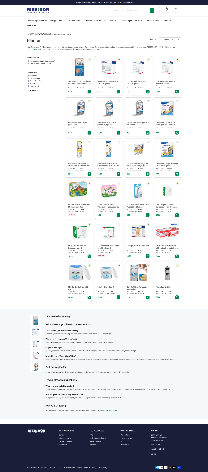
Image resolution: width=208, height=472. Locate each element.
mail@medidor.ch (157, 449)
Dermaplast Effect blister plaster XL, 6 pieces (107, 123)
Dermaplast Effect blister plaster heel (78, 123)
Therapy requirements (44, 33)
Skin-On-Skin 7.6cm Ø (106, 287)
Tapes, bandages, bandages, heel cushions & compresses (47, 34)
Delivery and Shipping (98, 438)
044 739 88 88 (156, 445)
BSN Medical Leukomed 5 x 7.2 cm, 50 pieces (108, 82)
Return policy (102, 468)
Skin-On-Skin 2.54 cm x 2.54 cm (78, 288)
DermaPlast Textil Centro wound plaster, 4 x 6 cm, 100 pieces (108, 164)
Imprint (79, 468)
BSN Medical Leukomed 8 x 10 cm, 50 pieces (137, 82)
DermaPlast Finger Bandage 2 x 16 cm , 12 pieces (167, 164)
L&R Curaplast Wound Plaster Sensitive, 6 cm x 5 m (109, 247)
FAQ (91, 435)
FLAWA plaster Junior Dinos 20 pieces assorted (79, 206)
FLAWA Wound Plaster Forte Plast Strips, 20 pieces (138, 206)
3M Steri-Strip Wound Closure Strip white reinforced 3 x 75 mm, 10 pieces (79, 82)
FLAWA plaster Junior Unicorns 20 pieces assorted (108, 206)
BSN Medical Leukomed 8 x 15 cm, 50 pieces (166, 82)
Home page (30, 33)
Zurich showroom (110, 411)
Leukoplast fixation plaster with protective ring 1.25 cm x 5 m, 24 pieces (167, 247)
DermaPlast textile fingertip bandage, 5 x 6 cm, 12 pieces (137, 164)
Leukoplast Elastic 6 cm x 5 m (138, 246)
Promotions (31, 26)
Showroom (63, 445)
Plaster (69, 34)
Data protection (69, 468)
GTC (60, 468)
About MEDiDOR (65, 438)
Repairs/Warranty (96, 441)
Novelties (167, 20)
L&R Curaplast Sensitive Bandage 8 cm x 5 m (77, 247)
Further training (126, 438)
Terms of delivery (90, 468)
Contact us (63, 435)
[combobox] (131, 10)
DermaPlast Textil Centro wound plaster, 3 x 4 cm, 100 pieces (78, 164)
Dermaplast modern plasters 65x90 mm (138, 123)
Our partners (125, 435)
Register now (128, 2)
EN (155, 454)
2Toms (51, 49)
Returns (93, 445)
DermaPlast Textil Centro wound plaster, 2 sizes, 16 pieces (165, 123)
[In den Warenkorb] (89, 91)
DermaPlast (32, 49)
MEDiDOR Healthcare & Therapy (43, 468)
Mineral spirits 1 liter (163, 287)
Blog (122, 441)
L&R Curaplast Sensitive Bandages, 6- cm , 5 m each (166, 206)
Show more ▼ (32, 90)
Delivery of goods (65, 441)
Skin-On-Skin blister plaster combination (137, 288)
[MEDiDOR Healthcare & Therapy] (38, 10)
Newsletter (124, 445)
